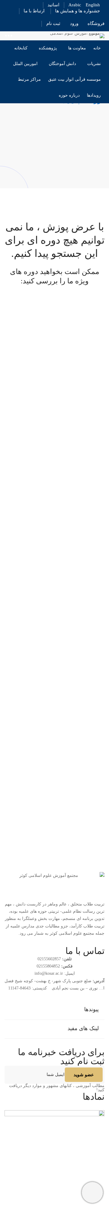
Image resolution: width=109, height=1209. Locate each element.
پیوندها (91, 1009)
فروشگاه (96, 23)
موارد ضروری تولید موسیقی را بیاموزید (65, 732)
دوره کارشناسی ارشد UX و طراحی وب (64, 407)
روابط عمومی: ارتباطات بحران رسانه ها (64, 829)
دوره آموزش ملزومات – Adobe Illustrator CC (59, 350)
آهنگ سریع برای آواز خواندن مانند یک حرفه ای (59, 684)
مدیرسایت (95, 360)
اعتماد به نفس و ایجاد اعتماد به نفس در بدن (61, 464)
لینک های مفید (83, 1028)
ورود (74, 23)
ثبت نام (53, 23)
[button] (54, 1010)
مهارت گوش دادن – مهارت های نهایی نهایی (61, 627)
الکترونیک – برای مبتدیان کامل (74, 521)
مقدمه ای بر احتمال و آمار (78, 570)
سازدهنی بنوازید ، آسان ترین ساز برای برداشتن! (57, 781)
